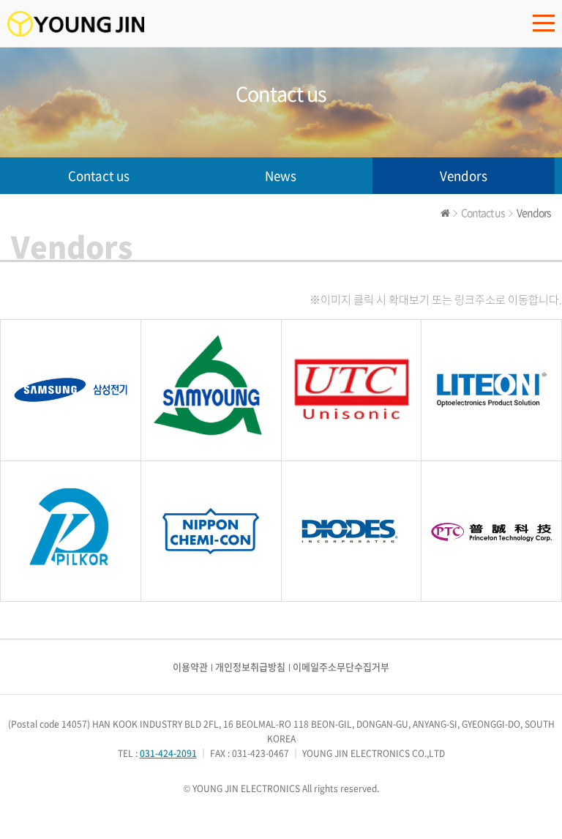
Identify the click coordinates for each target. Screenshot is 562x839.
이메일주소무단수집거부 (341, 667)
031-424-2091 (168, 753)
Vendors (463, 175)
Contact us (99, 175)
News (280, 175)
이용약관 (190, 667)
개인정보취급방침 (250, 667)
